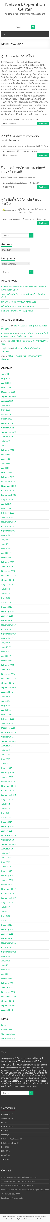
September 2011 (8, 951)
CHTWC (8, 187)
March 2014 (6, 822)
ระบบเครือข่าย (26, 1078)
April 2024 (6, 383)
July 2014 (5, 804)
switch (9, 1068)
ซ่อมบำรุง (36, 1070)
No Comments (11, 123)
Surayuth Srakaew (12, 120)
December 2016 (8, 674)
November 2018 (8, 575)
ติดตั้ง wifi (35, 1072)
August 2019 (7, 535)
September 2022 (8, 432)
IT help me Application (10, 1139)
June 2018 (6, 593)
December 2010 (8, 992)
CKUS (3, 1130)
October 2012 (7, 893)
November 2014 (8, 786)
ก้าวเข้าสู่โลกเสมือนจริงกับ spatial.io (17, 310)
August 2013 (7, 848)
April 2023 (6, 414)
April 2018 (6, 602)
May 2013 (5, 862)
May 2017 (5, 651)
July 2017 (5, 642)
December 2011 (8, 938)
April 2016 (6, 710)
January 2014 (7, 831)
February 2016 (7, 719)
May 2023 (5, 409)
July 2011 (5, 960)
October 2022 (7, 427)
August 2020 (7, 499)
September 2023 (8, 396)
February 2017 (7, 665)
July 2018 (5, 589)
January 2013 (7, 880)
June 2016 (6, 701)
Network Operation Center (25, 6)
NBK (45, 219)
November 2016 (8, 678)
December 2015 (8, 727)
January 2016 (7, 723)
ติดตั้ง (27, 1073)
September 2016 (8, 687)
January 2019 (7, 566)
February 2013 (7, 875)
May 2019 (5, 548)
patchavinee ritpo (9, 333)
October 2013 (7, 839)
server (4, 1067)
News (3, 1155)
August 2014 (7, 799)
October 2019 (7, 526)
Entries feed (6, 1029)
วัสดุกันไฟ (5, 348)
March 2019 (6, 557)
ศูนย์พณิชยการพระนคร (22, 1080)
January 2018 (7, 616)
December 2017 (8, 620)
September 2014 (8, 795)
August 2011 (7, 956)
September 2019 (8, 530)
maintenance (28, 1061)
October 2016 (7, 683)
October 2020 (7, 490)
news (19, 1064)
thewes (15, 1068)
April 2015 (6, 763)
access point (6, 1058)
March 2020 (6, 508)
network (8, 1064)
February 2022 (7, 450)
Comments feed (8, 1034)
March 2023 (6, 418)
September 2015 (8, 741)
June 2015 (6, 754)
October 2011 (7, 947)
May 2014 (5, 813)
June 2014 (6, 808)
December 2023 (8, 392)
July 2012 (5, 907)
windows (4, 1070)
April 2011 (6, 974)
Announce (5, 1114)
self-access (42, 1064)
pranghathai (10, 151)
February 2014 (7, 826)
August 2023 (7, 401)
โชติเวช (28, 1086)
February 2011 (7, 983)
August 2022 (7, 436)
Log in (4, 1025)
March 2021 (6, 472)
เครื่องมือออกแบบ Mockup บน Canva (17, 306)
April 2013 (6, 866)
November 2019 (8, 521)
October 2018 (7, 580)
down (29, 1058)
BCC (3, 1122)
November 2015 (8, 732)
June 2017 (6, 647)
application (5, 1118)
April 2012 (6, 920)
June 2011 (6, 965)
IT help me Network (9, 1143)
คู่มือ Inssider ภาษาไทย (17, 56)
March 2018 (6, 607)
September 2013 (8, 844)
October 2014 (7, 790)
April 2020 (6, 504)
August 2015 (7, 745)
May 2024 (5, 378)
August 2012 (7, 902)
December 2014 (8, 781)
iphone (4, 1135)
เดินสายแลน (20, 1086)
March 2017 (6, 660)
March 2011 (6, 978)
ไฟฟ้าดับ (35, 1086)
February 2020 (7, 513)
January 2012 (7, 934)
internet (6, 1061)
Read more (43, 123)
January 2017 (7, 669)
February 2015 (7, 772)
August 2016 (7, 692)
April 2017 (6, 656)
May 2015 (5, 759)
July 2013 (5, 853)
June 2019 (6, 544)
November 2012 (8, 889)
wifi (29, 1067)
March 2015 (6, 768)
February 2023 (7, 423)
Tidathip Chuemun (12, 219)
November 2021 (8, 454)
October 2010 (7, 1001)
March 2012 (6, 925)
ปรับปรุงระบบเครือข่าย (28, 1075)
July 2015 (5, 750)
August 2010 (7, 1010)
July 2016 (5, 696)
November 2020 (8, 486)
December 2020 (8, 481)
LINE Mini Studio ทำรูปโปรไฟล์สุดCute (18, 301)
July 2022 (5, 441)
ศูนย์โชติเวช (8, 1086)
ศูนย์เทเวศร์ (40, 1083)
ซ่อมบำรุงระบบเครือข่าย (24, 1071)
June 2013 (6, 857)
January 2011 (7, 987)
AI (13, 1058)
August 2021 (7, 459)
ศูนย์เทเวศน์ (26, 1083)
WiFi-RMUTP (37, 1067)
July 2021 (5, 463)
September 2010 (8, 1005)
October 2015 (7, 736)
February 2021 (7, 477)
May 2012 (5, 916)
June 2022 (6, 445)
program (27, 1064)
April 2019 (6, 553)
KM (39, 120)
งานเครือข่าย (24, 1070)
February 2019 (7, 562)
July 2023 (5, 405)
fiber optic (39, 1058)
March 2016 (6, 714)
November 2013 (8, 835)
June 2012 (6, 911)
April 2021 (6, 468)
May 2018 (5, 598)
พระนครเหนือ (15, 1078)
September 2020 (8, 495)
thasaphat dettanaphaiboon (16, 183)
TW (19, 1068)
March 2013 (6, 871)
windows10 (13, 1070)
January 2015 (7, 777)
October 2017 (7, 629)
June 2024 (6, 374)
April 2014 (6, 817)
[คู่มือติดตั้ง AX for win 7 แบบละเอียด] (9, 209)
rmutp (34, 1064)
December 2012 (8, 884)
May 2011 (5, 969)
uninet (24, 1068)
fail (33, 1058)
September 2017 (8, 633)
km (17, 1061)
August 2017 (7, 638)
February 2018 (7, 611)
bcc (17, 1058)
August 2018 (7, 584)
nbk (38, 1061)
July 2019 (5, 539)
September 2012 (8, 898)
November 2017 (8, 624)
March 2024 (6, 387)
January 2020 (7, 517)
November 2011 (8, 942)
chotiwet (23, 1058)
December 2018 (8, 571)
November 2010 (8, 996)
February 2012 (7, 929)
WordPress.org (8, 1038)
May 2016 (5, 705)
